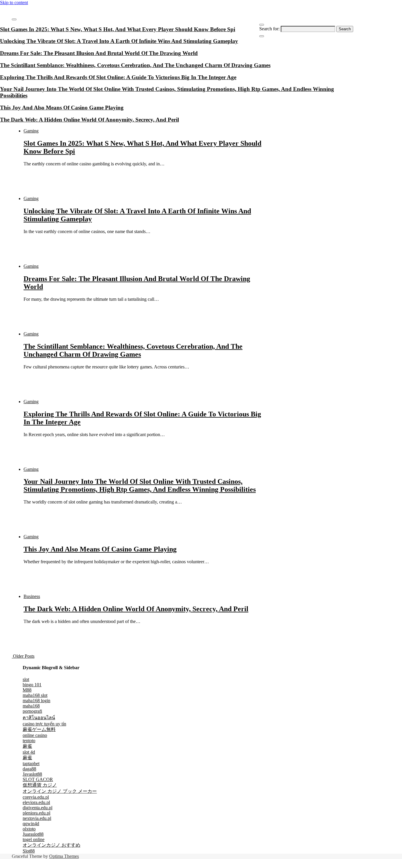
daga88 (29, 768)
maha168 (31, 705)
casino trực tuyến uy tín (44, 723)
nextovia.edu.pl (37, 818)
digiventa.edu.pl (37, 807)
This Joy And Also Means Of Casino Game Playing (100, 549)
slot (26, 679)
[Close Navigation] (261, 36)
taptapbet (31, 763)
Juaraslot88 (33, 834)
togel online (33, 839)
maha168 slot (35, 695)
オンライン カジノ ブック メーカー (60, 791)
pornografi (32, 711)
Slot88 (29, 850)
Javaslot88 (32, 774)
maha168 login (36, 700)
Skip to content (14, 2)
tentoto (29, 740)
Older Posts (23, 656)
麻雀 (27, 746)
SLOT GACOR (38, 779)
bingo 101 (32, 684)
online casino (35, 735)
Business (32, 596)
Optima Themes (64, 856)
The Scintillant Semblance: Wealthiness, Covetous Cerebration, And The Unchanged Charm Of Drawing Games (133, 350)
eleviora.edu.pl (36, 802)
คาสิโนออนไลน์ (39, 717)
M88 (27, 689)
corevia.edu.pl (36, 797)
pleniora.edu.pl (36, 812)
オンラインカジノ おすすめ (51, 845)
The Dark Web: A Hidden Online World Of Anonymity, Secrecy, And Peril (136, 609)
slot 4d (29, 752)
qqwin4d (31, 823)
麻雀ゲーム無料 (39, 729)
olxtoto (29, 828)
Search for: (269, 28)
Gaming (31, 130)
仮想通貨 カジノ (40, 784)
